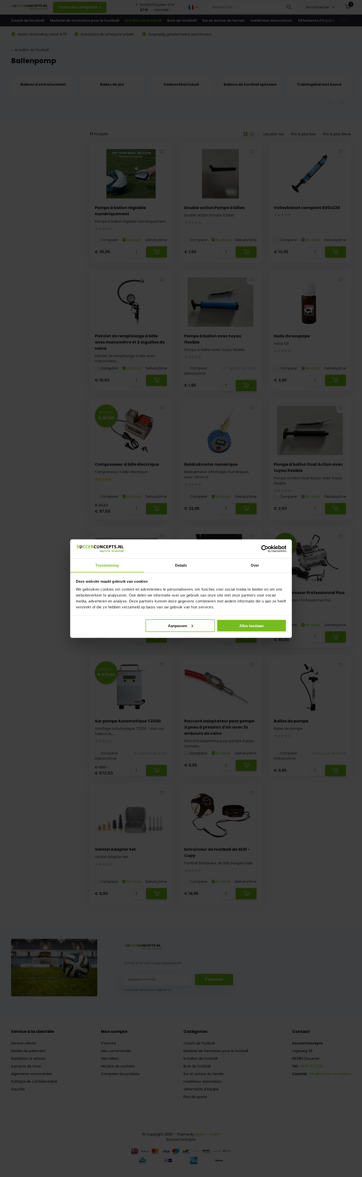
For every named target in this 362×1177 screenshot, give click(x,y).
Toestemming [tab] (107, 565)
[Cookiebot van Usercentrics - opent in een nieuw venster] (264, 548)
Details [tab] (181, 565)
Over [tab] (255, 565)
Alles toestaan (251, 625)
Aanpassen (177, 625)
